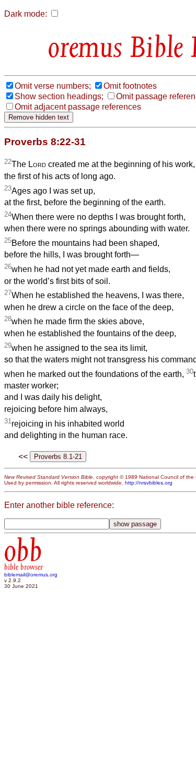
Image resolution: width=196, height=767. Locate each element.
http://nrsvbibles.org (148, 483)
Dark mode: (25, 13)
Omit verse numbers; (53, 85)
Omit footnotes (130, 85)
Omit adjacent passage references (78, 106)
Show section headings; (59, 96)
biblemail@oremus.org (30, 574)
